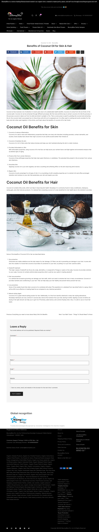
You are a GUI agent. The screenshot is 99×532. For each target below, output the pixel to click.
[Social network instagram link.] (11, 528)
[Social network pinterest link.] (24, 528)
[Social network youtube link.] (15, 528)
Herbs (21, 23)
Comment (13, 335)
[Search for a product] (32, 15)
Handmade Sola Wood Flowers (56, 27)
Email (12, 369)
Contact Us (61, 450)
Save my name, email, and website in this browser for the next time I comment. (34, 387)
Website (12, 378)
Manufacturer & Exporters (36, 31)
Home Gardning (11, 27)
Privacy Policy (62, 441)
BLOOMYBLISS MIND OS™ (83, 449)
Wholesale (10, 31)
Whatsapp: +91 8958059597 (84, 15)
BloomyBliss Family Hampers (76, 27)
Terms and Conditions (64, 444)
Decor (53, 23)
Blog (54, 31)
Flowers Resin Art (38, 27)
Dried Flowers (11, 23)
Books (48, 31)
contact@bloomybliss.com (64, 15)
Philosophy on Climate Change (82, 440)
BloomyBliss (55, 43)
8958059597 (61, 490)
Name (12, 360)
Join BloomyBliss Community (81, 435)
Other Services (62, 447)
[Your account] (36, 15)
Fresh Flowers (24, 27)
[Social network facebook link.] (7, 528)
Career (60, 436)
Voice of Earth (80, 444)
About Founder (80, 431)
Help (63, 492)
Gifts (75, 23)
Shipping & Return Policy (65, 439)
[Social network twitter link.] (28, 528)
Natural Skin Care (64, 23)
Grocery (83, 23)
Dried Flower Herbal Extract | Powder (38, 23)
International (20, 31)
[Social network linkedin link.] (20, 528)
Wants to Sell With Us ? (64, 458)
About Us (60, 433)
